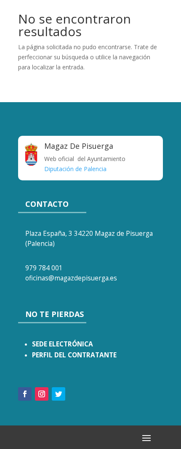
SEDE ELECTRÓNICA (62, 344)
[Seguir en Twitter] (58, 394)
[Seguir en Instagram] (41, 394)
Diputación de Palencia (75, 169)
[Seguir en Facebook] (25, 394)
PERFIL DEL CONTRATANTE (74, 355)
